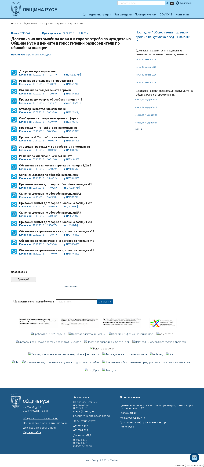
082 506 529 (80, 443)
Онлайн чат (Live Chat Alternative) (189, 465)
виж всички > (71, 286)
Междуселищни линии (133, 417)
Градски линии (128, 412)
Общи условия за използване (40, 418)
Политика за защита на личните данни (45, 423)
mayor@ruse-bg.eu (84, 411)
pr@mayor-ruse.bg (99, 415)
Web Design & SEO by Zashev (102, 460)
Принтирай (23, 279)
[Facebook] (192, 14)
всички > (139, 129)
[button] (14, 71)
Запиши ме (105, 301)
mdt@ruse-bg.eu (82, 446)
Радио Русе (127, 426)
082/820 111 (80, 408)
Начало (15, 23)
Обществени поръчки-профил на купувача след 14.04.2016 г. (53, 23)
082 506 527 (80, 440)
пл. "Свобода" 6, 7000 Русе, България (35, 409)
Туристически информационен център (143, 422)
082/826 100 (80, 426)
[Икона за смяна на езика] (178, 3)
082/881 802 (80, 430)
